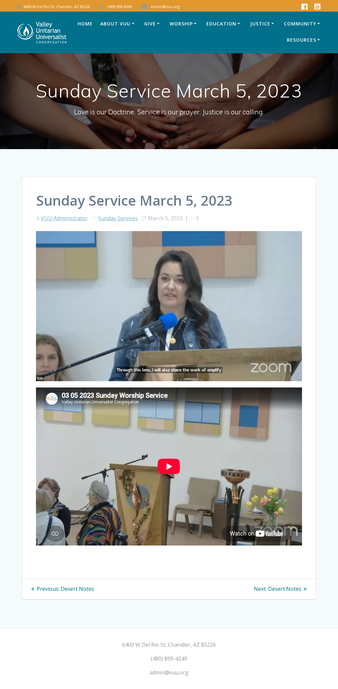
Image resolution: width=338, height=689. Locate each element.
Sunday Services (118, 218)
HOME (85, 23)
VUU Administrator (64, 218)
